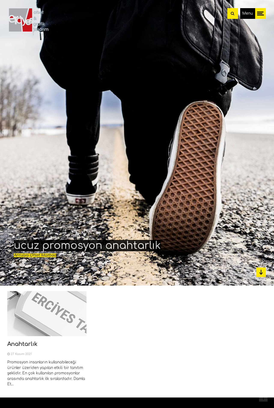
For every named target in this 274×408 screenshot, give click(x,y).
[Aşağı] (261, 272)
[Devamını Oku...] (81, 333)
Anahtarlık (22, 344)
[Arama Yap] (232, 13)
